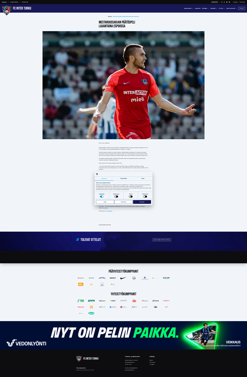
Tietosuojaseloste (81, 368)
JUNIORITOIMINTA (14, 2)
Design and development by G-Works (85, 370)
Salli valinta (123, 201)
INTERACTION (25, 2)
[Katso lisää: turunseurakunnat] (123, 307)
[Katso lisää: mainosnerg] (80, 313)
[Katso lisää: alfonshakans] (144, 278)
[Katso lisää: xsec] (91, 307)
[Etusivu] (6, 7)
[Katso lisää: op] (155, 278)
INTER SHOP (215, 2)
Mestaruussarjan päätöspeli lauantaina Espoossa (125, 16)
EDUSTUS (4, 2)
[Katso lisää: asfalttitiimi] (102, 307)
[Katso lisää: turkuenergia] (80, 284)
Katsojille (204, 8)
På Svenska (242, 2)
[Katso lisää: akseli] (166, 278)
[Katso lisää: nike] (123, 278)
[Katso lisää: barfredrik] (166, 307)
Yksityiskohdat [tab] (123, 178)
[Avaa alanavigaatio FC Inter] (224, 8)
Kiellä (105, 201)
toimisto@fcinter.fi (132, 368)
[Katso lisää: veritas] (91, 278)
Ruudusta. (105, 208)
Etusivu (110, 16)
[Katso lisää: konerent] (166, 300)
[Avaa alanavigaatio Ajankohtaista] (192, 8)
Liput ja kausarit (230, 8)
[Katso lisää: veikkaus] (155, 300)
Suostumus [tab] (104, 178)
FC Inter (221, 8)
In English (235, 2)
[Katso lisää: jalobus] (134, 307)
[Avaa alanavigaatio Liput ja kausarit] (236, 8)
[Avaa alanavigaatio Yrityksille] (216, 8)
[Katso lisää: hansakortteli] (102, 284)
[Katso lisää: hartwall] (102, 278)
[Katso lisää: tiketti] (112, 300)
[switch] (116, 197)
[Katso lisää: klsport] (144, 307)
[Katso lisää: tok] (80, 300)
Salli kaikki (142, 201)
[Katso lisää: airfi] (134, 278)
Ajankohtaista (187, 8)
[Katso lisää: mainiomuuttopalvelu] (91, 313)
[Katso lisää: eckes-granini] (134, 300)
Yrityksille (212, 8)
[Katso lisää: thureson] (123, 300)
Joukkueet (197, 8)
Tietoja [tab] (142, 178)
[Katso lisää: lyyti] (91, 301)
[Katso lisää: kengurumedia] (112, 284)
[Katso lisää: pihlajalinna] (80, 278)
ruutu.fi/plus (109, 211)
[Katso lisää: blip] (155, 307)
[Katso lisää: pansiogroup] (144, 301)
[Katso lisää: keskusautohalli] (102, 300)
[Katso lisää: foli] (91, 284)
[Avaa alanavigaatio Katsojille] (208, 8)
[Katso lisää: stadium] (112, 278)
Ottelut (151, 360)
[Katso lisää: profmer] (112, 307)
